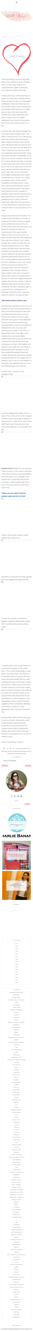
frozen (16, 1127)
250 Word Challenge (16, 992)
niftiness (9, 753)
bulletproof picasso (17, 1042)
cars (16, 1047)
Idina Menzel (16, 1159)
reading (16, 1242)
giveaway (16, 1134)
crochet (16, 1079)
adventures (23, 748)
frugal (16, 1129)
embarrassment (16, 1109)
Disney (16, 1097)
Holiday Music (16, 1149)
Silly (16, 1262)
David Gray (16, 1092)
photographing (16, 1232)
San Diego (16, 1259)
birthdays (16, 1025)
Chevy (17, 1052)
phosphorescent (16, 1229)
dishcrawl (16, 1094)
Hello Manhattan (26, 1329)
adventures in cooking (16, 1000)
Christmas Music (16, 1057)
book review (16, 1027)
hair (16, 1142)
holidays (16, 1152)
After (16, 1002)
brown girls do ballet (16, 1037)
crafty (16, 1077)
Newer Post (5, 765)
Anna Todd (16, 1007)
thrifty (16, 1289)
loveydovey (9, 751)
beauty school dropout (16, 1022)
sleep (16, 1267)
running (16, 1257)
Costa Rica (22, 156)
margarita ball (16, 1179)
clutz (16, 1067)
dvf (16, 1104)
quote (16, 1237)
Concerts (16, 1072)
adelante (16, 995)
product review (16, 753)
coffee (16, 1069)
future (16, 1132)
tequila (16, 1282)
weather (16, 1314)
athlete (16, 1015)
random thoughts (16, 1239)
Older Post (28, 765)
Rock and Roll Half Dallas (16, 1254)
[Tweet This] (9, 748)
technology (23, 753)
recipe (16, 1247)
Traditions (16, 1292)
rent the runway (16, 1249)
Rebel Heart (16, 1244)
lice (16, 1167)
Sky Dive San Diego (16, 1264)
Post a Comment (10, 761)
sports (16, 1272)
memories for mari (17, 751)
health (16, 1147)
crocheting (17, 1082)
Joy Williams (16, 1164)
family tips (16, 1119)
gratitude (3, 751)
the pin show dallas (16, 1287)
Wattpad (16, 1312)
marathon (16, 1177)
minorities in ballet (16, 1197)
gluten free (16, 1137)
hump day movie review (16, 1157)
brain (16, 1032)
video (16, 1307)
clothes (16, 1062)
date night (16, 1089)
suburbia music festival (16, 1277)
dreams (16, 1102)
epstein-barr (16, 1112)
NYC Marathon (16, 1217)
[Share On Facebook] (6, 748)
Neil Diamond (16, 1209)
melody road (16, 1187)
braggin (16, 1030)
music (16, 1204)
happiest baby (16, 1144)
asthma (16, 1012)
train (16, 1294)
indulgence (16, 1162)
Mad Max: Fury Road (16, 1172)
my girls (16, 1207)
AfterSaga (16, 1005)
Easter (16, 1107)
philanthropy (16, 1227)
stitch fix (16, 1274)
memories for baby (16, 1189)
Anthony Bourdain (16, 1010)
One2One (16, 1224)
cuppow (16, 1084)
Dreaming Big (16, 1099)
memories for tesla (26, 751)
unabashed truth (16, 1299)
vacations (16, 1302)
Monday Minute (16, 1199)
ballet (16, 1020)
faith (16, 1114)
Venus (16, 1304)
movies (16, 1202)
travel (16, 1297)
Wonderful (16, 1317)
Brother (16, 1035)
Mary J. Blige (16, 1182)
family (28, 748)
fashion (16, 1122)
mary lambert (16, 1184)
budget (16, 1040)
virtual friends (16, 1309)
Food (16, 1124)
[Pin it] (12, 748)
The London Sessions (16, 1284)
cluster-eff (17, 1064)
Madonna (16, 1174)
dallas (16, 1087)
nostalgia (16, 1214)
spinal (16, 1269)
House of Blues (16, 1154)
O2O (16, 1222)
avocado (16, 1017)
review (16, 1252)
